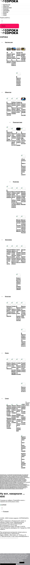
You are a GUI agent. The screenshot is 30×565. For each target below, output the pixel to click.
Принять (22, 562)
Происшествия (7, 7)
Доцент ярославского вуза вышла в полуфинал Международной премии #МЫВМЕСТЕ (14, 487)
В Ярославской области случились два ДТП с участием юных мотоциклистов (15, 483)
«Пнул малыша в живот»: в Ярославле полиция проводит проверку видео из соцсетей (13, 488)
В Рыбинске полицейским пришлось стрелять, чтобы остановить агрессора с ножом (14, 476)
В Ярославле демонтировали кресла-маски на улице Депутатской (13, 481)
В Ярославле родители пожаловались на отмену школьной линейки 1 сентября (13, 480)
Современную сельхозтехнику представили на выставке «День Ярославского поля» (12, 479)
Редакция (6, 511)
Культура (5, 12)
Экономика (6, 10)
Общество (6, 6)
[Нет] (16, 564)
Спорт (5, 15)
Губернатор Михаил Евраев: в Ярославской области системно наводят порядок (14, 477)
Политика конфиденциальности (9, 537)
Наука (5, 13)
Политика (6, 9)
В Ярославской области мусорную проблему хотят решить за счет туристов (14, 482)
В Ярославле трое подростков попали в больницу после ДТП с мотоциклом (14, 475)
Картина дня (6, 4)
